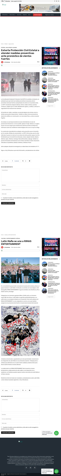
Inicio (2, 44)
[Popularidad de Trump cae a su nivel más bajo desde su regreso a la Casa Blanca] (44, 93)
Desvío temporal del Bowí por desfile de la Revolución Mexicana (53, 74)
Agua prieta (11, 44)
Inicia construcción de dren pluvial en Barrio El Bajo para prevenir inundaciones (53, 100)
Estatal (6, 44)
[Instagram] (57, 1)
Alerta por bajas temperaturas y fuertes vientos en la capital (53, 80)
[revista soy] (20, 68)
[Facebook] (55, 1)
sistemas (7, 62)
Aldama (15, 47)
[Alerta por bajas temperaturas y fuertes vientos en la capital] (44, 80)
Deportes (50, 84)
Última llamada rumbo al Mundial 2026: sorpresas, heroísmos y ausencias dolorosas (53, 87)
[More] (29, 161)
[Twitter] (59, 1)
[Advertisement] (30, 29)
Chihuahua (50, 71)
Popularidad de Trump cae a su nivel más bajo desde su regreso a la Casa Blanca (54, 94)
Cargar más (50, 106)
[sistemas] (2, 62)
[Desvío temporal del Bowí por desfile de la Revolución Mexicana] (44, 73)
